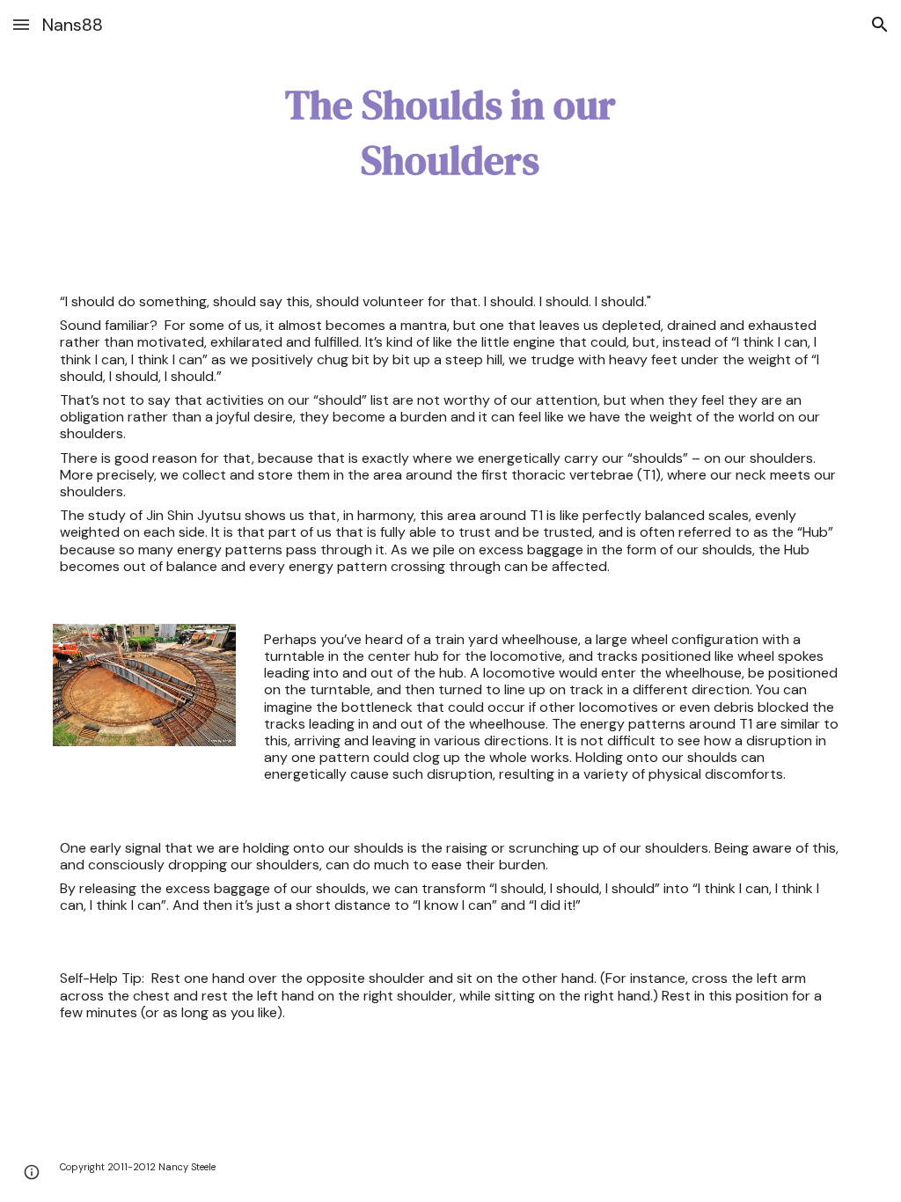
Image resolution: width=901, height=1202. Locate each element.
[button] (21, 24)
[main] (450, 132)
